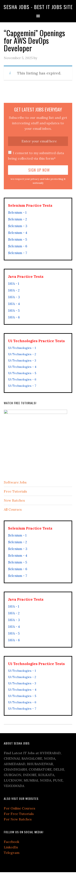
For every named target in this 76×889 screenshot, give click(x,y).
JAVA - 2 (14, 290)
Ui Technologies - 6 (22, 379)
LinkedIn (11, 847)
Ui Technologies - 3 (22, 360)
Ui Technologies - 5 (22, 373)
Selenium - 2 (17, 219)
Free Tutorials (15, 491)
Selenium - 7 (17, 253)
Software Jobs (15, 482)
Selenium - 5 (17, 239)
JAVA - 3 (14, 297)
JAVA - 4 (14, 304)
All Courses (13, 509)
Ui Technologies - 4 (22, 367)
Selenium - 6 (17, 246)
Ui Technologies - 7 (22, 386)
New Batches (14, 500)
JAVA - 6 (14, 317)
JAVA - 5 (14, 311)
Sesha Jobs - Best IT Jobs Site (38, 7)
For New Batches (18, 819)
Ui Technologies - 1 (22, 348)
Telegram (11, 853)
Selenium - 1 (17, 213)
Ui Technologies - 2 (22, 354)
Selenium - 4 (17, 233)
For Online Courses (19, 808)
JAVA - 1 (13, 284)
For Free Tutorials (19, 814)
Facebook (11, 842)
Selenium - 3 (17, 226)
